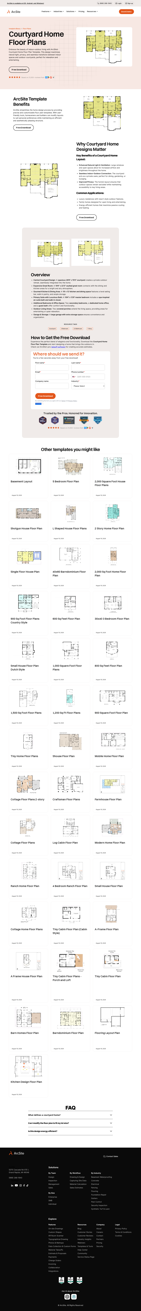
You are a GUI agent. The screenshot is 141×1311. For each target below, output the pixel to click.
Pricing (81, 11)
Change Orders (54, 1260)
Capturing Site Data (78, 1180)
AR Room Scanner (55, 1236)
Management (53, 1184)
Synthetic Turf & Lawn (100, 1209)
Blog (79, 1228)
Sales (50, 1188)
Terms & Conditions (123, 1232)
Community (82, 1253)
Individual (52, 1204)
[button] (46, 12)
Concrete (95, 1180)
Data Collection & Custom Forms (62, 1246)
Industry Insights (84, 1239)
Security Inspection (99, 1205)
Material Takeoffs (55, 1250)
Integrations (53, 1271)
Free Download (19, 69)
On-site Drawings (55, 1228)
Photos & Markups (56, 1243)
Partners (99, 1239)
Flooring (94, 1191)
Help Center (83, 1250)
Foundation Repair (98, 1195)
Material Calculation (78, 1184)
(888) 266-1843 (15, 1178)
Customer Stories (85, 1232)
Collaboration (54, 1267)
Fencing (94, 1188)
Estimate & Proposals (57, 1253)
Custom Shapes (55, 1232)
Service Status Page (86, 1257)
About (98, 1228)
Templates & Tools (85, 1246)
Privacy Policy (72, 401)
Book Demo (126, 12)
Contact (99, 1236)
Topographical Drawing (58, 1239)
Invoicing (52, 1264)
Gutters (94, 1198)
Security (99, 1246)
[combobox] (74, 377)
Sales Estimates (76, 1188)
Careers (99, 1232)
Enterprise (52, 1197)
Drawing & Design (77, 1177)
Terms (63, 401)
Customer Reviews (85, 1236)
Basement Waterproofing (101, 1177)
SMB (50, 1200)
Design (51, 1177)
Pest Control (96, 1202)
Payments (52, 1257)
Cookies (118, 1236)
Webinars (81, 1243)
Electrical (95, 1184)
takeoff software (58, 347)
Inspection (52, 1180)
